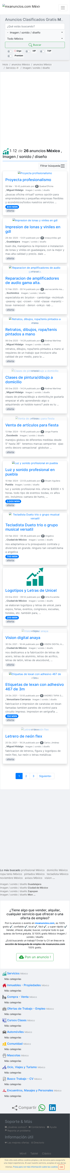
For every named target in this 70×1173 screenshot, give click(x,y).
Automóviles (19, 1032)
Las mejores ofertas (18, 1142)
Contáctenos (38, 1127)
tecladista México (58, 874)
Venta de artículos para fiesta (31, 425)
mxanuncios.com (44, 923)
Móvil (22, 1153)
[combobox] (35, 32)
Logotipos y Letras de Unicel (31, 590)
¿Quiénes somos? (17, 1127)
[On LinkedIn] (52, 1107)
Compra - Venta (21, 996)
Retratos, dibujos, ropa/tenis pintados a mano (31, 331)
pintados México (34, 874)
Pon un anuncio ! (37, 957)
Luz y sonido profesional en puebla (30, 472)
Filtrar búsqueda (50, 165)
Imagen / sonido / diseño (20, 884)
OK (61, 1167)
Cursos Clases (20, 1020)
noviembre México (11, 877)
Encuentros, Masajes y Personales (33, 1090)
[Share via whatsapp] (42, 1107)
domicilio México (57, 870)
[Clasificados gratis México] (21, 7)
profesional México (33, 870)
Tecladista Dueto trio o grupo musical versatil (31, 527)
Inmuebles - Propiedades (27, 985)
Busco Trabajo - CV (24, 1078)
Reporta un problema (18, 1130)
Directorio (38, 1142)
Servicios (17, 973)
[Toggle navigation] (62, 8)
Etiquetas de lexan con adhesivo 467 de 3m (34, 686)
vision (48, 877)
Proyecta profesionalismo (28, 179)
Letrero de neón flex (23, 736)
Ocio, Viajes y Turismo (25, 1067)
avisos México (33, 877)
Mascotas (17, 1055)
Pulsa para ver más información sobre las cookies (35, 1167)
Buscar (36, 44)
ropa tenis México (11, 874)
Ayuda (53, 1127)
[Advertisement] (35, 109)
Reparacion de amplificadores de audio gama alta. (32, 280)
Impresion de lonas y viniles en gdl (32, 229)
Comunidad (18, 1043)
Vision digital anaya (22, 637)
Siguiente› (45, 776)
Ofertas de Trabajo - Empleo (30, 1008)
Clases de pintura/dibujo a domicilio (29, 379)
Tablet (34, 1153)
